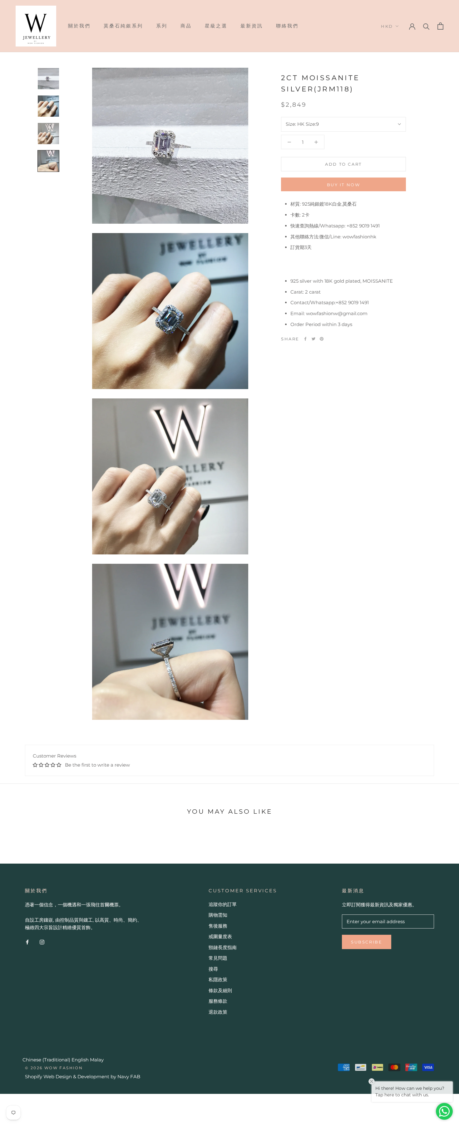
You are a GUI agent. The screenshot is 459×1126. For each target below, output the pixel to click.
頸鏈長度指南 (223, 947)
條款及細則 (220, 990)
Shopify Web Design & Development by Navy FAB (82, 1077)
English (80, 1060)
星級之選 (216, 26)
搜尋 (213, 969)
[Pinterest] (321, 339)
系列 (161, 26)
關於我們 (79, 26)
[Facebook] (305, 339)
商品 (186, 26)
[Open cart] (440, 26)
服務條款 (218, 1001)
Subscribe (366, 941)
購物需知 (218, 915)
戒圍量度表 (220, 936)
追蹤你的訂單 (223, 904)
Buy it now (343, 184)
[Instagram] (42, 942)
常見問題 (218, 958)
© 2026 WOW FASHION (54, 1067)
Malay (97, 1060)
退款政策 (218, 1012)
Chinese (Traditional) (46, 1060)
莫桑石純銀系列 (123, 26)
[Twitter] (313, 339)
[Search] (426, 26)
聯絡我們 (287, 26)
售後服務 (218, 926)
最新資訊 (251, 26)
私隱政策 (218, 979)
